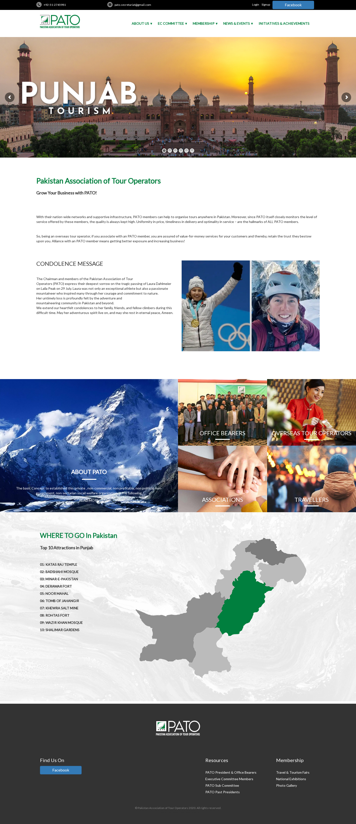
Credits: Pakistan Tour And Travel (178, 812)
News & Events (236, 23)
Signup (266, 4)
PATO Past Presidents (222, 792)
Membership (204, 23)
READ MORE (89, 500)
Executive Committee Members (229, 779)
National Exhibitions (291, 779)
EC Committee (171, 23)
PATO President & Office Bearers (230, 772)
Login (255, 4)
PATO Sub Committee (222, 785)
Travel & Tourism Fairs (293, 772)
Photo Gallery (286, 785)
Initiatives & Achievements (284, 23)
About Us (140, 23)
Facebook (293, 4)
